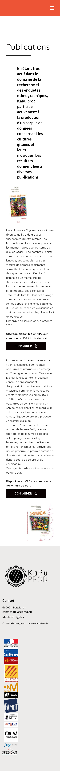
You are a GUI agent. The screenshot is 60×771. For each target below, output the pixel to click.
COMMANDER (23, 346)
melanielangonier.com (19, 623)
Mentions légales (13, 617)
